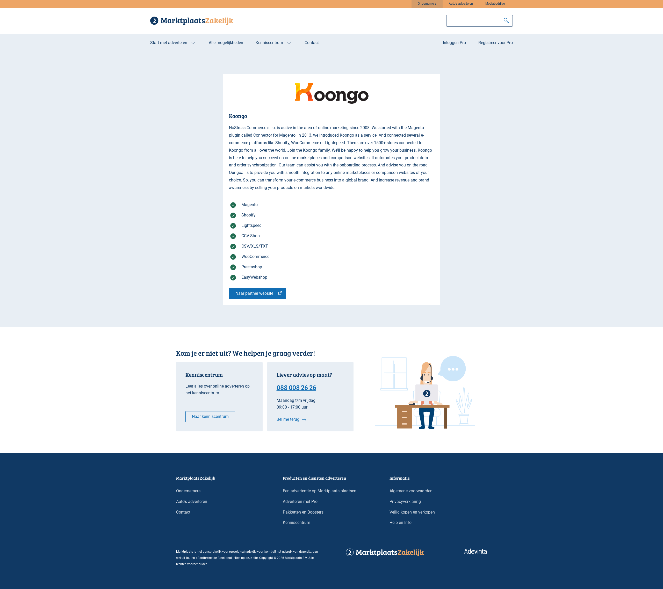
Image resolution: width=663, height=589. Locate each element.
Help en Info (401, 522)
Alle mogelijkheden (226, 42)
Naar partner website (254, 293)
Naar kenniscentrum (210, 416)
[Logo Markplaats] (191, 21)
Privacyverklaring (405, 501)
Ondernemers (427, 3)
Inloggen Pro (454, 42)
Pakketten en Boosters (303, 512)
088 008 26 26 (296, 387)
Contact (312, 42)
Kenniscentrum (269, 42)
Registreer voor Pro (495, 42)
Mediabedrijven (496, 3)
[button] (506, 21)
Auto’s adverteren (461, 3)
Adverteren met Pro (300, 501)
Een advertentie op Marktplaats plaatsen (319, 490)
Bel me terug (288, 419)
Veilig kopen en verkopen (412, 512)
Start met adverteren (168, 42)
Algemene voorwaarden (411, 490)
